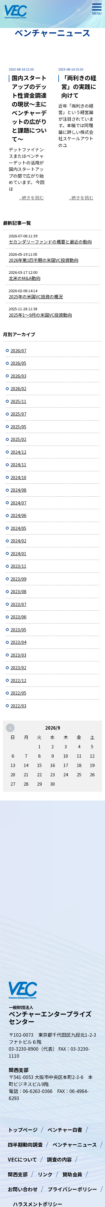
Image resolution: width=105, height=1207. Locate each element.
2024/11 (18, 464)
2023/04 (18, 642)
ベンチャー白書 (65, 1129)
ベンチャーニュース (74, 1144)
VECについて (22, 1159)
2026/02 (18, 388)
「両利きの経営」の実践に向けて (78, 86)
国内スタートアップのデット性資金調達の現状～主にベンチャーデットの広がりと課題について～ (29, 108)
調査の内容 (59, 1159)
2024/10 (18, 477)
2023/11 (18, 566)
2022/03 (18, 706)
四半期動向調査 (25, 1144)
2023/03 (18, 655)
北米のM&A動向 (24, 278)
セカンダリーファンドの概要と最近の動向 (50, 242)
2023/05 (18, 629)
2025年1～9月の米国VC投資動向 (40, 315)
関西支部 (18, 1174)
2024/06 (18, 515)
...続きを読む (31, 198)
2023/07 (18, 604)
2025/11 (18, 401)
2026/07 (18, 350)
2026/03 (18, 376)
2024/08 (18, 490)
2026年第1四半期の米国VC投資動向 (43, 260)
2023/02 (18, 667)
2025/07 (18, 414)
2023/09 (18, 579)
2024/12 (18, 452)
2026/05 (18, 363)
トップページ (23, 1129)
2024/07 (18, 503)
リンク (45, 1174)
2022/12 (18, 680)
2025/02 (18, 439)
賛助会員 (72, 1174)
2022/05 (18, 693)
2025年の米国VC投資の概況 (36, 296)
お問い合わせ (23, 1189)
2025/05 (18, 426)
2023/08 (18, 591)
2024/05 (18, 528)
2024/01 (18, 553)
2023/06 (18, 617)
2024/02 (18, 540)
